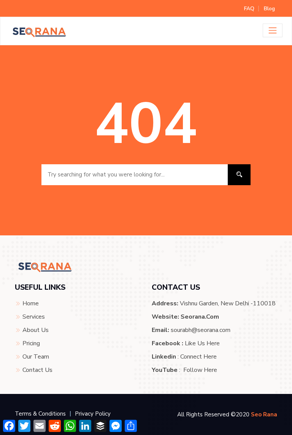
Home (30, 303)
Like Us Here (202, 343)
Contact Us (37, 370)
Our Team (35, 356)
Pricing (31, 343)
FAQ (249, 8)
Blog (269, 8)
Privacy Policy (93, 414)
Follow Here (200, 370)
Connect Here (198, 356)
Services (33, 317)
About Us (35, 330)
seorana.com (200, 317)
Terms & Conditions (40, 414)
